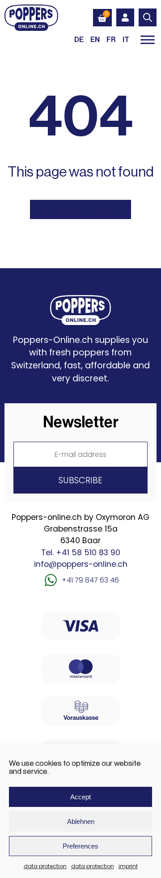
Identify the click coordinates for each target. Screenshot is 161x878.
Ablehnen (80, 821)
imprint (128, 866)
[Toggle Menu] (147, 39)
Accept (80, 797)
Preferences (80, 846)
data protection (45, 866)
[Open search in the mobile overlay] (148, 17)
